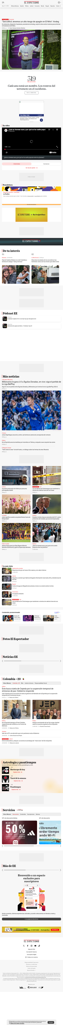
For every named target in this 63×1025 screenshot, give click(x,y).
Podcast (10, 317)
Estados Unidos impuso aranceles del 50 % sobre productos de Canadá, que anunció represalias (46, 518)
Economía (11, 19)
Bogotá (14, 584)
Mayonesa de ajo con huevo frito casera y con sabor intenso (29, 570)
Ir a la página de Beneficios (31, 919)
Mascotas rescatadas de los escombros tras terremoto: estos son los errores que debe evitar (45, 261)
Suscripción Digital (31, 954)
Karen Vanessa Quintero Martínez (17, 28)
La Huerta (4, 515)
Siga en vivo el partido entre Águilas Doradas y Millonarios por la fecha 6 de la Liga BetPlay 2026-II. (30, 387)
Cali (40, 487)
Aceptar (51, 1022)
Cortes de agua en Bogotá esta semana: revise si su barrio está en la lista (32, 586)
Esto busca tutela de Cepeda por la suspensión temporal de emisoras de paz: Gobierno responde (27, 689)
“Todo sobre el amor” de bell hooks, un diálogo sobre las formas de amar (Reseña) (25, 449)
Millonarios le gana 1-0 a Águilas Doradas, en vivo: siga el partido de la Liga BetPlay (31, 382)
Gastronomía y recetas (17, 568)
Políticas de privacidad (31, 966)
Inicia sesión (30, 196)
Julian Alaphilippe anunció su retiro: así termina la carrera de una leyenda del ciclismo (26, 435)
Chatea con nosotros (32, 957)
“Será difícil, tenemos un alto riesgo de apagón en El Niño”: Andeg (30, 21)
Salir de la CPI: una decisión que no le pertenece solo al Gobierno (20, 733)
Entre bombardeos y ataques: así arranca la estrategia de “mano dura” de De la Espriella (27, 741)
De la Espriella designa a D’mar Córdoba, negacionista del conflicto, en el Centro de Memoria (14, 724)
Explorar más (16, 772)
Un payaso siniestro (18, 594)
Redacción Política (14, 697)
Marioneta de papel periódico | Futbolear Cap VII (20, 326)
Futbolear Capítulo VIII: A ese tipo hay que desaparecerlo (22, 319)
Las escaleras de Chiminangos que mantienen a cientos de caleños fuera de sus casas (46, 489)
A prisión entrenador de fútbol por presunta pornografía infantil (14, 489)
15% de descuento (44, 818)
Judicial (3, 487)
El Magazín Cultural (6, 447)
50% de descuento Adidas (9, 818)
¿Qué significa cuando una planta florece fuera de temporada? (16, 518)
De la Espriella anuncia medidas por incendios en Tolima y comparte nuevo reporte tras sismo (28, 442)
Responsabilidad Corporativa (31, 962)
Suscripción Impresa (31, 952)
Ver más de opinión (30, 168)
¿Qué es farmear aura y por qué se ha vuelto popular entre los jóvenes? (24, 157)
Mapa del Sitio (31, 949)
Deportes (10, 324)
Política (3, 440)
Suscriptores (15, 599)
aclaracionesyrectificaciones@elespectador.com (35, 977)
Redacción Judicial (14, 743)
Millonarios (10, 379)
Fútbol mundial (5, 544)
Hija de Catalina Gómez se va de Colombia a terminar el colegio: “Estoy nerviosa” (14, 261)
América (34, 515)
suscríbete (37, 196)
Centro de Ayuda (31, 968)
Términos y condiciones (31, 964)
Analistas (4, 731)
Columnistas (15, 592)
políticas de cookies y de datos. (17, 1023)
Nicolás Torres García (45, 726)
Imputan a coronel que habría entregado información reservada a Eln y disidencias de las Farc (36, 578)
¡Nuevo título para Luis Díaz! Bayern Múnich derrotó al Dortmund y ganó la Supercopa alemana (16, 546)
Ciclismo (4, 433)
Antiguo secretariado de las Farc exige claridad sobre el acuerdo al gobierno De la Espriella (45, 723)
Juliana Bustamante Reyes (16, 735)
